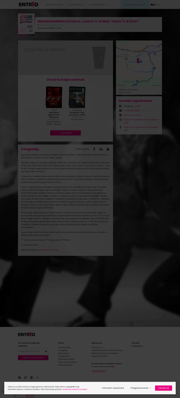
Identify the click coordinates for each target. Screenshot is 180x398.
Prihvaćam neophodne (113, 388)
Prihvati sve (163, 388)
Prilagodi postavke (139, 388)
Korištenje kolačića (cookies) (75, 389)
